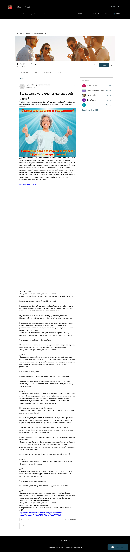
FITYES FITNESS (22, 6)
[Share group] (111, 65)
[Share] (74, 85)
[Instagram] (109, 14)
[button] (115, 6)
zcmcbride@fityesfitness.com (82, 14)
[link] (24, 73)
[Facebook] (106, 14)
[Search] (94, 65)
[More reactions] (27, 519)
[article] (47, 307)
